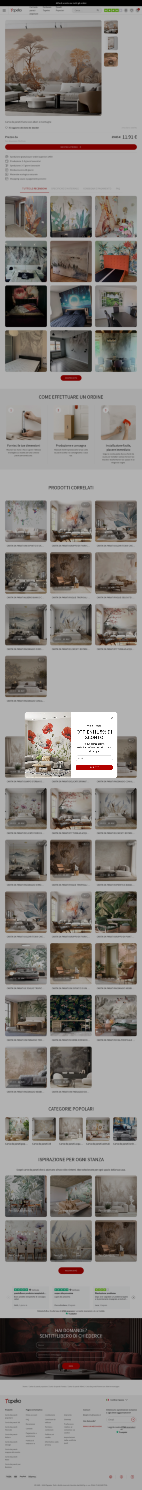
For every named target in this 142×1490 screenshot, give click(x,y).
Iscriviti (94, 767)
